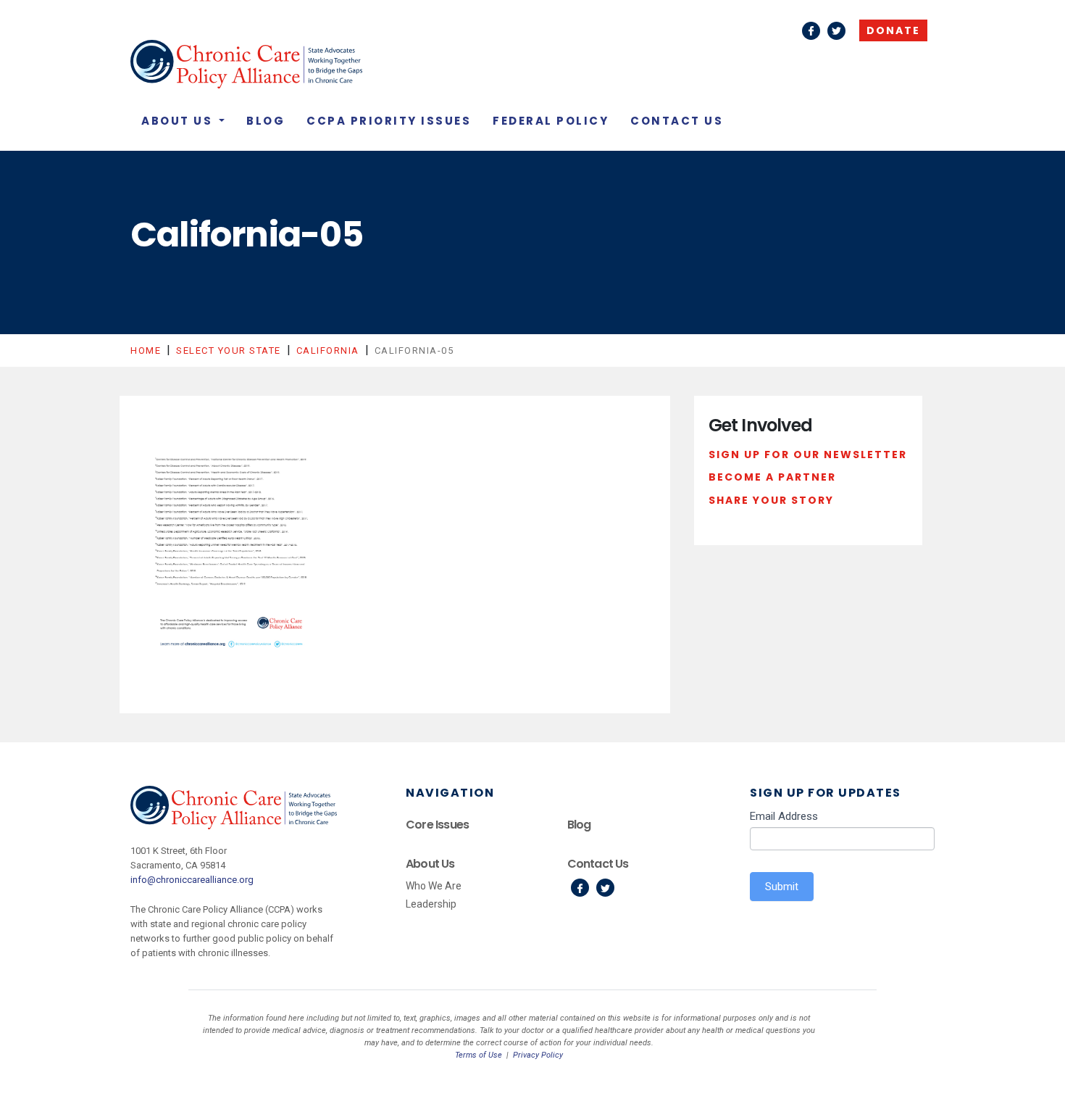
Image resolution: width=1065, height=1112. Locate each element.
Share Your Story (771, 500)
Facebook (811, 31)
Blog (265, 120)
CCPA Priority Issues (388, 120)
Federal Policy (551, 120)
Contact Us (676, 120)
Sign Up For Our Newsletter (808, 454)
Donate (893, 30)
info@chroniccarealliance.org (192, 879)
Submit (781, 886)
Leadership (431, 904)
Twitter (836, 31)
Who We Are (434, 886)
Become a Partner (772, 477)
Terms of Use (478, 1055)
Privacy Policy (538, 1055)
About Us (179, 120)
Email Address (784, 816)
